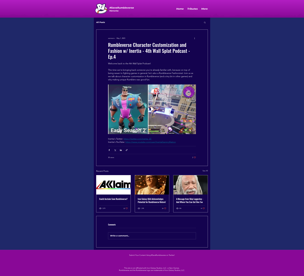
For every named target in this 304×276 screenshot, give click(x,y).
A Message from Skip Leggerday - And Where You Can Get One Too (189, 200)
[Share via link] (127, 150)
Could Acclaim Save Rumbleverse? (113, 198)
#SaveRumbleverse (121, 7)
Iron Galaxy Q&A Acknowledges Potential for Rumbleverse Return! (152, 200)
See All (205, 171)
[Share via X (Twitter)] (115, 150)
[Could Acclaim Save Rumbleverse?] (113, 185)
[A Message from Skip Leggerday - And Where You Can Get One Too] (190, 185)
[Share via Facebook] (109, 150)
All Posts (100, 22)
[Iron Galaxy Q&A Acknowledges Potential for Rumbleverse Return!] (152, 185)
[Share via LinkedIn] (121, 150)
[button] (205, 22)
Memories (114, 11)
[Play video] (152, 109)
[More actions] (194, 38)
